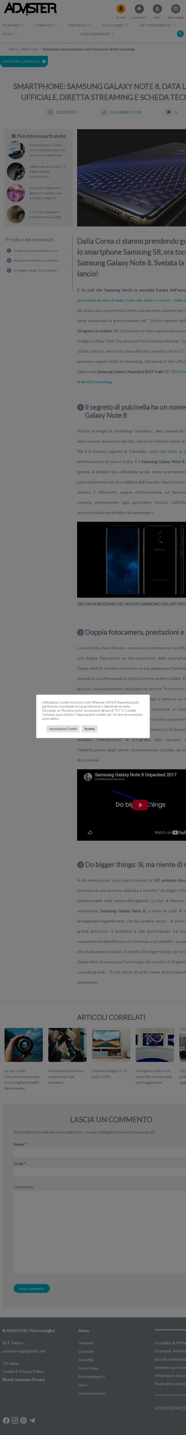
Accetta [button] (89, 729)
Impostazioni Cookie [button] (63, 729)
